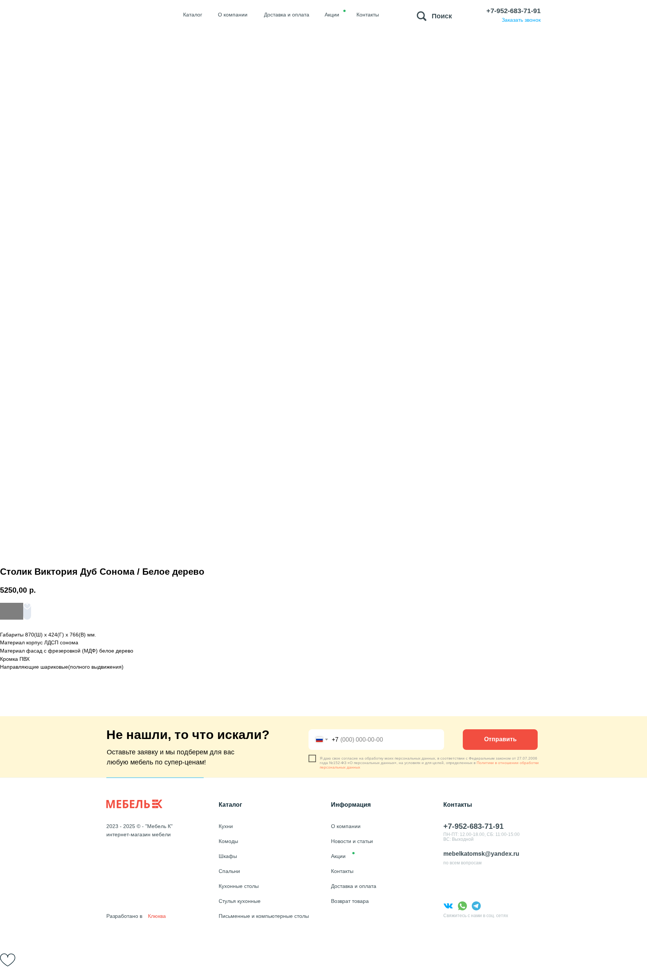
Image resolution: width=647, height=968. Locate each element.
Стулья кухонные (240, 901)
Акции (338, 856)
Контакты (342, 871)
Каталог (230, 804)
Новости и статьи (352, 841)
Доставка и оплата (353, 886)
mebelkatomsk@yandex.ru (481, 854)
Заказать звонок (521, 20)
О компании (346, 826)
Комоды (228, 841)
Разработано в (124, 916)
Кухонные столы (239, 886)
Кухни (226, 826)
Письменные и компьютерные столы (264, 916)
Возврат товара (350, 901)
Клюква (157, 916)
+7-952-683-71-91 (513, 11)
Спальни (229, 871)
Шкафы (228, 856)
